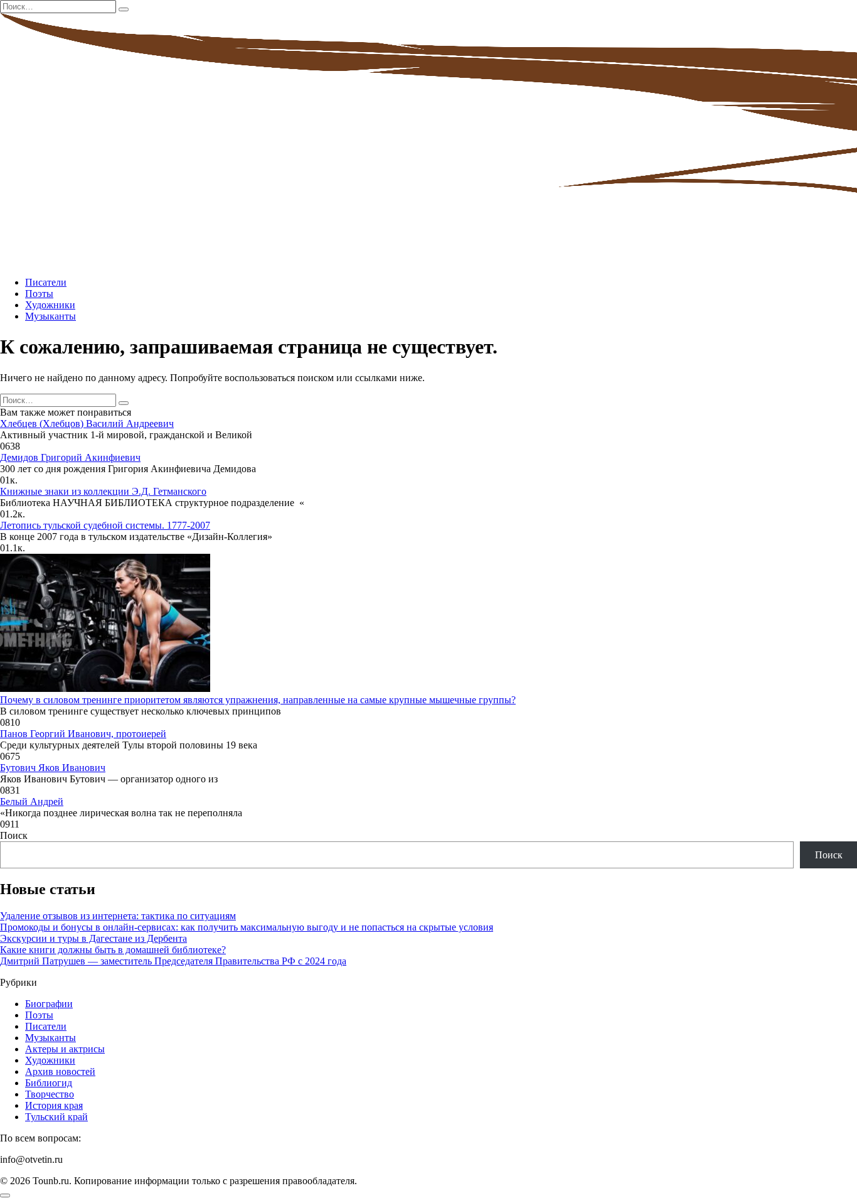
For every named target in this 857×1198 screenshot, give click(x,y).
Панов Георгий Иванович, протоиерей (83, 733)
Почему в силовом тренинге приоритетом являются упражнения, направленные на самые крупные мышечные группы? (258, 699)
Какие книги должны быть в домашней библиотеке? (113, 949)
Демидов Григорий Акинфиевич (70, 457)
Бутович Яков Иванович (52, 767)
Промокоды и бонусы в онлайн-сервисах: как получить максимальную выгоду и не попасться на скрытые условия (246, 927)
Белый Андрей (31, 801)
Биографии (49, 1003)
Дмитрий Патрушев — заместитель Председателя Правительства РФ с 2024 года (173, 961)
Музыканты (50, 316)
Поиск (14, 835)
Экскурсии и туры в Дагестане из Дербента (93, 938)
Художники (50, 305)
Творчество (49, 1094)
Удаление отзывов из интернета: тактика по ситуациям (118, 915)
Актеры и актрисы (65, 1049)
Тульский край (56, 1116)
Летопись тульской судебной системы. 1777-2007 (105, 525)
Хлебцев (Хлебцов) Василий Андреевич (87, 423)
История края (54, 1105)
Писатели (46, 282)
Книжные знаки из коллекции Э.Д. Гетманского (103, 491)
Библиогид (48, 1082)
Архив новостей (60, 1071)
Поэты (39, 293)
